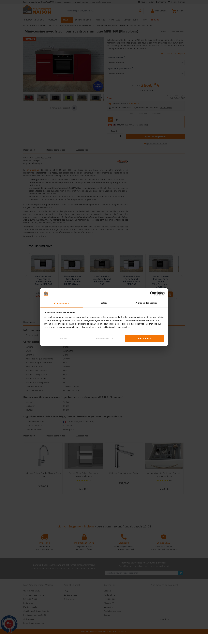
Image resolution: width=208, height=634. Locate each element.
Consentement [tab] (61, 303)
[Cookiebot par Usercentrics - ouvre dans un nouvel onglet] (152, 293)
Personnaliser (102, 338)
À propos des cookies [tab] (146, 303)
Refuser (63, 338)
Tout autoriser (145, 338)
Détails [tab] (104, 303)
